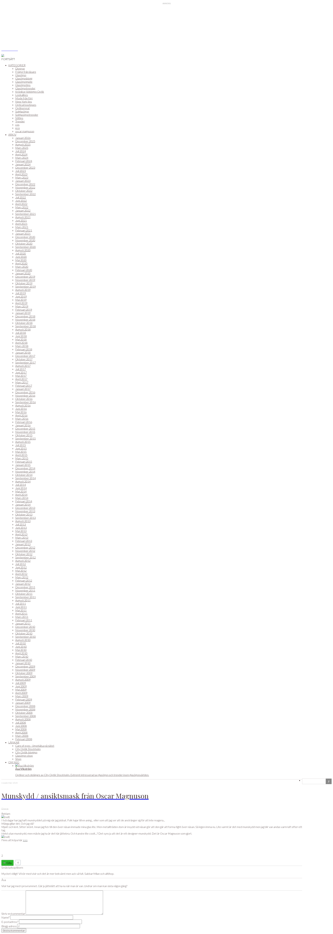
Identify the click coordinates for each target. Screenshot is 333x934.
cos (17, 124)
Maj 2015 (21, 451)
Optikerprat (22, 108)
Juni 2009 (21, 686)
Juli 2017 (20, 369)
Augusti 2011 (23, 600)
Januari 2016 (23, 425)
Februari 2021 (23, 230)
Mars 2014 (21, 498)
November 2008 (25, 709)
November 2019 (25, 279)
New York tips (23, 101)
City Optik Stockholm (28, 749)
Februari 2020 (23, 270)
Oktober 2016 (23, 398)
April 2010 (21, 653)
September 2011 (25, 597)
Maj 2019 (21, 299)
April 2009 (21, 692)
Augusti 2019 (23, 289)
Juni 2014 (21, 488)
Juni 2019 (21, 296)
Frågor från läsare (25, 71)
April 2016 (21, 415)
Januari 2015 (23, 464)
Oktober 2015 (23, 435)
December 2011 (25, 587)
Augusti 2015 (23, 441)
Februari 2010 (23, 659)
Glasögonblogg (23, 78)
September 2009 (25, 676)
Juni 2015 (21, 448)
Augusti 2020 (23, 250)
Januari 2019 (23, 313)
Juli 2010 (20, 643)
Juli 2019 (20, 293)
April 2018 (21, 342)
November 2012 (25, 550)
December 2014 (25, 468)
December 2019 (25, 276)
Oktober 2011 (23, 593)
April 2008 (21, 732)
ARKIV (12, 134)
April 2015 (21, 455)
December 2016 (25, 392)
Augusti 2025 (23, 144)
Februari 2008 (23, 739)
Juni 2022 (21, 200)
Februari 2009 (23, 699)
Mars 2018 (21, 346)
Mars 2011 (21, 616)
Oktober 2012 (23, 554)
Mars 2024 (21, 157)
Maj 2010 (21, 649)
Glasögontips (23, 85)
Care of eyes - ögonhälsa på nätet (34, 745)
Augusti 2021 (23, 217)
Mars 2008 (21, 735)
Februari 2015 (23, 461)
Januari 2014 (23, 504)
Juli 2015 (20, 445)
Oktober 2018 (23, 322)
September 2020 (25, 246)
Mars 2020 (21, 266)
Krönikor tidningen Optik (29, 91)
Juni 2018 (21, 336)
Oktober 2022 (23, 190)
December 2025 (25, 141)
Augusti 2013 (23, 521)
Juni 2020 (21, 256)
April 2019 (21, 303)
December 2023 (25, 167)
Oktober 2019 (23, 283)
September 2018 (25, 326)
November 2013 (25, 511)
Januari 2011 (23, 623)
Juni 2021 (21, 220)
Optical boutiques (25, 104)
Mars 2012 (21, 577)
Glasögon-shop (24, 755)
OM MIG (13, 762)
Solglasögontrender (26, 114)
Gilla (9, 862)
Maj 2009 (21, 689)
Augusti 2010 (23, 640)
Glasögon (20, 75)
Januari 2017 (23, 388)
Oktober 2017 (23, 359)
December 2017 (25, 355)
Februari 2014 (23, 501)
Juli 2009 (20, 683)
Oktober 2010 (23, 633)
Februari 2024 (23, 161)
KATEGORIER (16, 65)
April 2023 (21, 174)
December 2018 (25, 316)
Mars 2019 (21, 306)
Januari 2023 (23, 180)
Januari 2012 (23, 583)
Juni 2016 (21, 408)
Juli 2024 (20, 151)
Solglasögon (22, 111)
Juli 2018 (20, 332)
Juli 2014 (20, 484)
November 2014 (25, 471)
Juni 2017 (21, 372)
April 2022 (21, 204)
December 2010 (25, 626)
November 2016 (25, 395)
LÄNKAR (13, 742)
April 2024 (21, 154)
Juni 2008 (21, 725)
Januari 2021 (23, 233)
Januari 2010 (23, 663)
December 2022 (25, 184)
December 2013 (25, 507)
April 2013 (21, 534)
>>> (25, 840)
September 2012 (25, 557)
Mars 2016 (21, 418)
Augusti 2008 (23, 719)
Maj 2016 (21, 412)
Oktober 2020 (23, 243)
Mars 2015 (21, 458)
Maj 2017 (21, 375)
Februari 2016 (23, 422)
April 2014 (21, 494)
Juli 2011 (20, 603)
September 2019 (25, 286)
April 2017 (21, 379)
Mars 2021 (21, 227)
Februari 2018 (23, 349)
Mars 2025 (21, 147)
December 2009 (25, 666)
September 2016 (25, 402)
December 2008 (25, 706)
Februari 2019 (23, 309)
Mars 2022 (21, 207)
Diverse (20, 68)
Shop (18, 758)
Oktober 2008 (23, 712)
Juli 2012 (20, 564)
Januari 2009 (23, 702)
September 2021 (25, 213)
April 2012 (21, 573)
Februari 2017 (23, 385)
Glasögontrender (25, 88)
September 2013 (25, 517)
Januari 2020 (23, 273)
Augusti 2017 (23, 365)
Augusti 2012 (23, 560)
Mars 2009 (21, 696)
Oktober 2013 (23, 514)
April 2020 (21, 263)
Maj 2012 (21, 570)
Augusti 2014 (23, 481)
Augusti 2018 (23, 329)
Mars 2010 (21, 656)
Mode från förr (24, 98)
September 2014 (25, 478)
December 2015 (25, 428)
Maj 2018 (21, 339)
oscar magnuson (24, 131)
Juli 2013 (20, 524)
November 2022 (25, 187)
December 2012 (25, 547)
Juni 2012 (21, 567)
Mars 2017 (21, 382)
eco (17, 128)
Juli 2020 (20, 253)
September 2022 (25, 194)
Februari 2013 (23, 540)
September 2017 (25, 362)
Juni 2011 (21, 607)
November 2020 (25, 240)
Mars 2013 (21, 537)
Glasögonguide (23, 81)
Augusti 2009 (23, 679)
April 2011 (21, 613)
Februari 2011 (23, 620)
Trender (20, 121)
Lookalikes (21, 94)
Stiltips (19, 118)
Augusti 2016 (23, 405)
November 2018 (25, 319)
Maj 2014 (21, 491)
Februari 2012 (23, 580)
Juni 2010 (21, 646)
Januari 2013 (23, 544)
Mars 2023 (21, 177)
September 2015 (25, 438)
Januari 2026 (23, 137)
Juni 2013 (21, 527)
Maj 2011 (21, 610)
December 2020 (25, 237)
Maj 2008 (21, 729)
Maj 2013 (21, 531)
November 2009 (25, 669)
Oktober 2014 (23, 474)
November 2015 (25, 431)
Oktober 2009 (23, 673)
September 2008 (25, 716)
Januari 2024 (23, 164)
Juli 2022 (20, 197)
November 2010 (25, 630)
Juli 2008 (20, 722)
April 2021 (21, 223)
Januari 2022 (23, 210)
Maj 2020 (21, 260)
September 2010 (25, 636)
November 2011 (25, 590)
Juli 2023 (20, 170)
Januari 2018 (23, 352)
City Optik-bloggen (26, 752)
